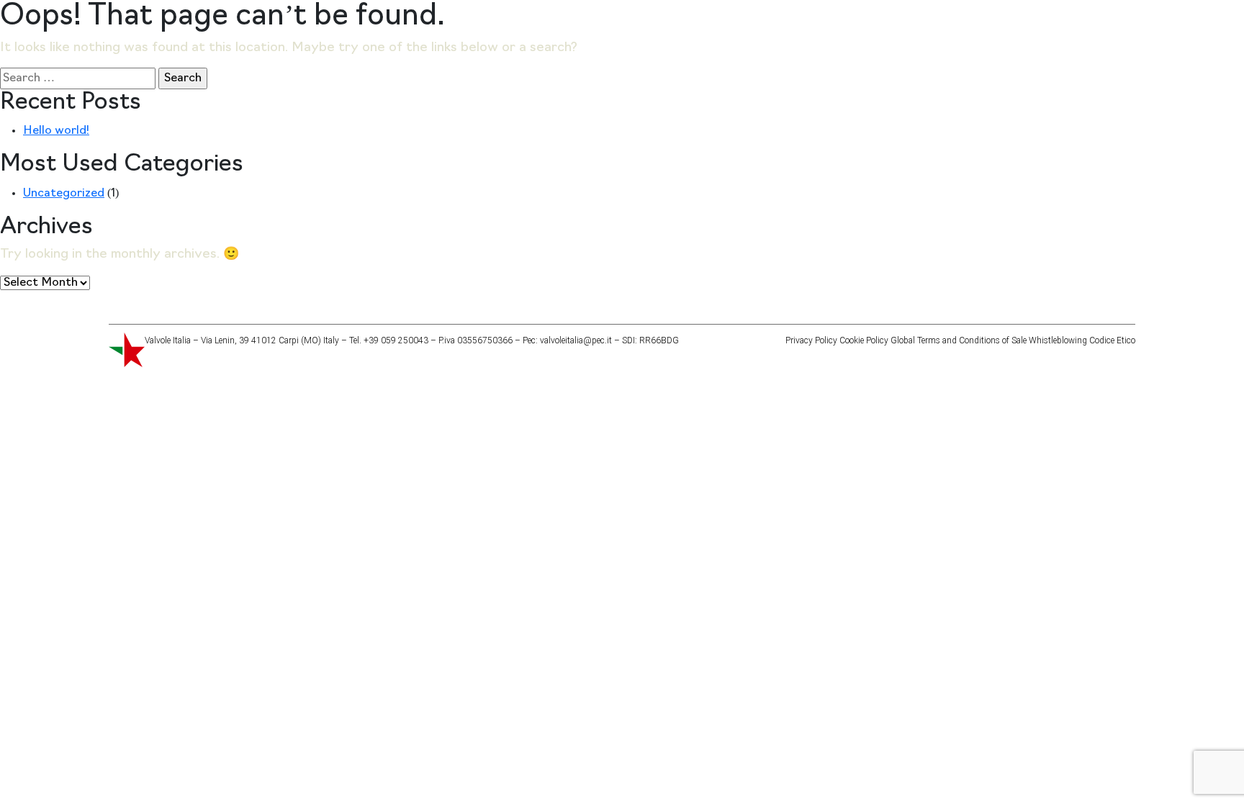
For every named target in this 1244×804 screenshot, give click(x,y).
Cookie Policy (863, 340)
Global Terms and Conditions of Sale (959, 340)
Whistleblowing (1058, 340)
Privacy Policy (811, 340)
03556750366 (485, 340)
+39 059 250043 (396, 340)
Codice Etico (1112, 340)
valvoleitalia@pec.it (576, 340)
